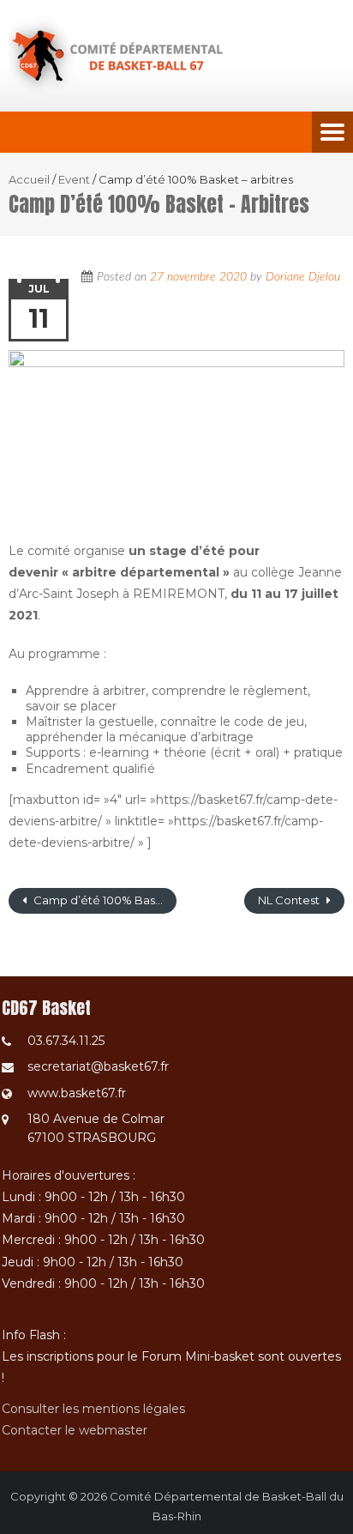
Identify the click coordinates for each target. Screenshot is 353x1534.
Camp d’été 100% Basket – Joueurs (103, 900)
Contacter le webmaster (74, 1430)
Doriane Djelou (303, 277)
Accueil (29, 179)
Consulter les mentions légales (93, 1408)
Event (74, 179)
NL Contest (290, 900)
